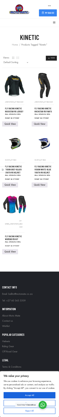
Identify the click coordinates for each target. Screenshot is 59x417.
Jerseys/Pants (9, 102)
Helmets (7, 160)
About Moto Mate (11, 316)
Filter (53, 58)
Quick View (10, 124)
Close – (3, 170)
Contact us (7, 321)
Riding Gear (8, 346)
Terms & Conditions (11, 367)
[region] (29, 394)
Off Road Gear (19, 102)
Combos (7, 224)
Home (15, 45)
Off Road (13, 160)
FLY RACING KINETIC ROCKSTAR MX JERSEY (14, 110)
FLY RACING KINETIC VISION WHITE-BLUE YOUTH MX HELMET (43, 169)
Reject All (29, 411)
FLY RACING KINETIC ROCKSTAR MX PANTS (43, 110)
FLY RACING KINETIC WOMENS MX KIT (13, 238)
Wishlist (6, 326)
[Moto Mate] (19, 9)
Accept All (29, 395)
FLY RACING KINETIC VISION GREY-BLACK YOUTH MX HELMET (13, 169)
